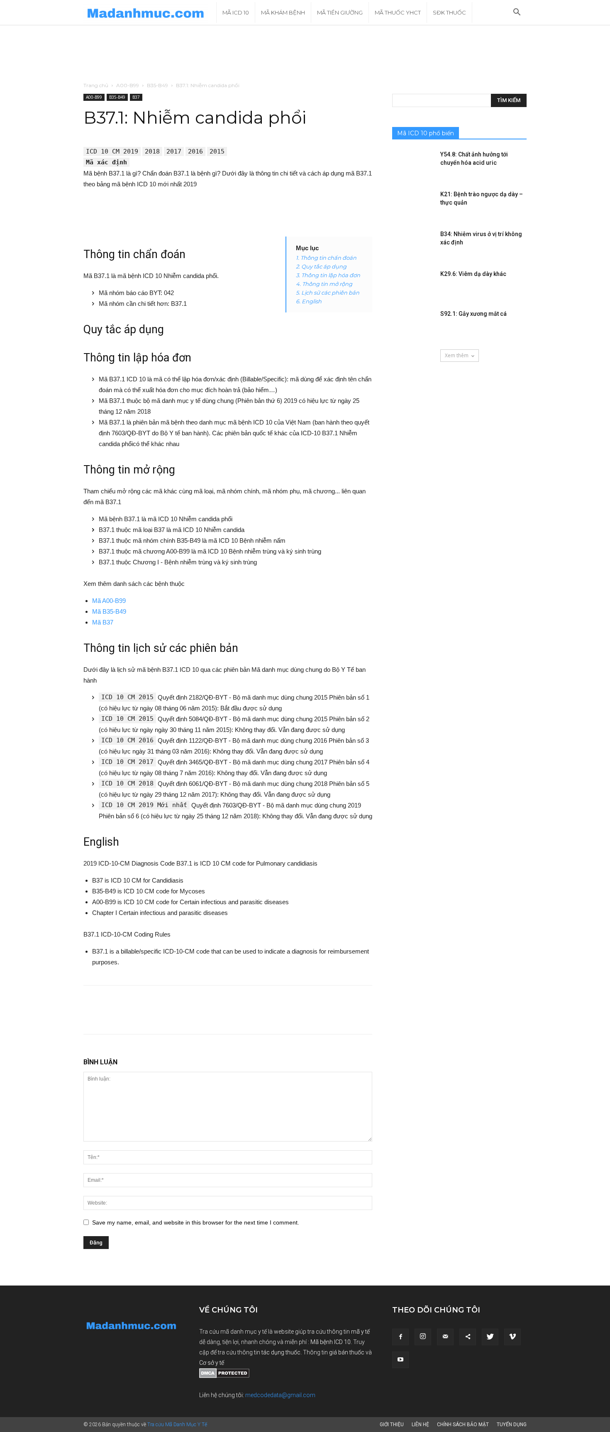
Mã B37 (102, 622)
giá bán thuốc (346, 1352)
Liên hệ (420, 1424)
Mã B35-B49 (109, 611)
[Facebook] (400, 1337)
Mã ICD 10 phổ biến (425, 133)
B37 (136, 97)
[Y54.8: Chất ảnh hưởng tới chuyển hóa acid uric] (413, 164)
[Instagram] (423, 1337)
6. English (309, 301)
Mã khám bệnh (283, 12)
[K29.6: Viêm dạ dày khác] (413, 284)
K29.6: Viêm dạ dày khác (473, 274)
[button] (517, 13)
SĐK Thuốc (449, 12)
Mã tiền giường (340, 12)
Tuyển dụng (512, 1424)
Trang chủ (95, 85)
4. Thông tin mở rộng (324, 284)
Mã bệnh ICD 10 (330, 1342)
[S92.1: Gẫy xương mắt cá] (413, 324)
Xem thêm (456, 355)
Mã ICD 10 (235, 12)
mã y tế (360, 1331)
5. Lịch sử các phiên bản (327, 292)
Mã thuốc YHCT (398, 12)
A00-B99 (127, 85)
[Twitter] (490, 1337)
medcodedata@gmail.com (280, 1395)
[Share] (467, 1337)
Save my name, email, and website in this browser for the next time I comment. (195, 1222)
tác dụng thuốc (280, 1352)
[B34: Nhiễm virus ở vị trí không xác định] (413, 244)
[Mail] (445, 1337)
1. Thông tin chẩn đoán (326, 257)
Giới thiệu (392, 1424)
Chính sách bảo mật (463, 1424)
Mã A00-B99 (109, 600)
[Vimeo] (512, 1337)
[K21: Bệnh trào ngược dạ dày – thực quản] (413, 204)
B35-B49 (157, 85)
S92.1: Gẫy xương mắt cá (473, 313)
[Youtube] (400, 1359)
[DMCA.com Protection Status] (224, 1376)
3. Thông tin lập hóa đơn (328, 275)
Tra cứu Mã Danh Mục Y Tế (177, 1424)
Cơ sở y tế (211, 1362)
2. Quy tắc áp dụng (321, 266)
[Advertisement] (305, 54)
